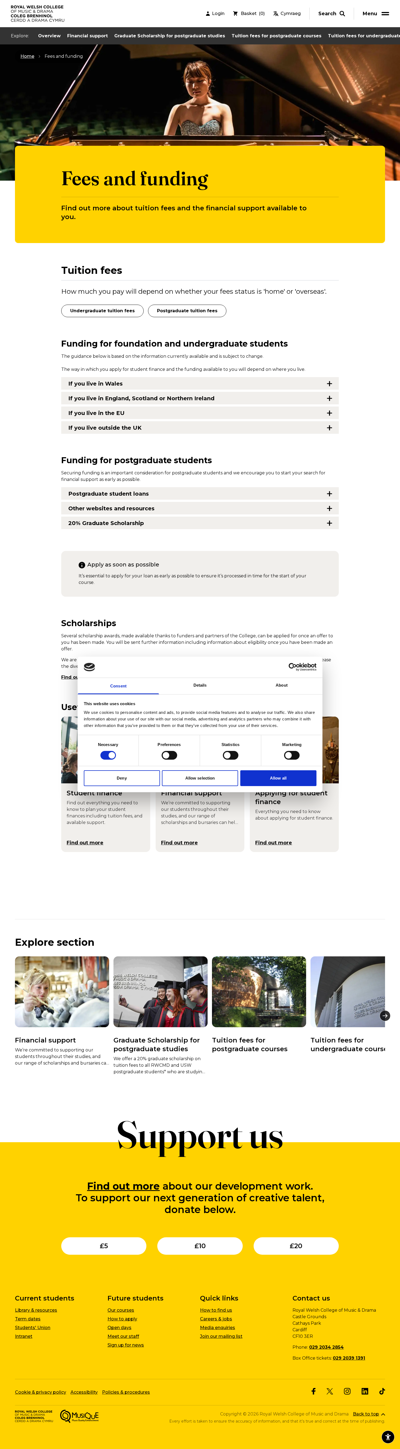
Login (218, 13)
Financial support (87, 35)
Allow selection (200, 778)
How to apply (122, 1318)
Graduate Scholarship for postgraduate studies (169, 35)
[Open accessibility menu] (388, 1437)
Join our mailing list (221, 1336)
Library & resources (36, 1310)
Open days (119, 1327)
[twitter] (330, 1391)
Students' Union (32, 1327)
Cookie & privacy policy (40, 1392)
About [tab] (282, 685)
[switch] (169, 755)
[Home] (38, 13)
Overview (49, 35)
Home (27, 56)
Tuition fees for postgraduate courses (276, 35)
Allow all (278, 778)
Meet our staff (123, 1336)
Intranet (23, 1336)
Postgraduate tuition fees (187, 310)
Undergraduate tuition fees (102, 310)
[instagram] (347, 1391)
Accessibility (84, 1392)
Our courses (120, 1310)
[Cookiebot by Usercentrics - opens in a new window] (292, 667)
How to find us (216, 1310)
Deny (122, 778)
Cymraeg (291, 13)
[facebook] (314, 1391)
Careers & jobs (216, 1318)
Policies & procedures (126, 1392)
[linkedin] (365, 1391)
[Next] (385, 1015)
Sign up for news (125, 1345)
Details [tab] (200, 685)
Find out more (123, 1186)
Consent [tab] (118, 686)
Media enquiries (217, 1327)
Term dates (28, 1318)
